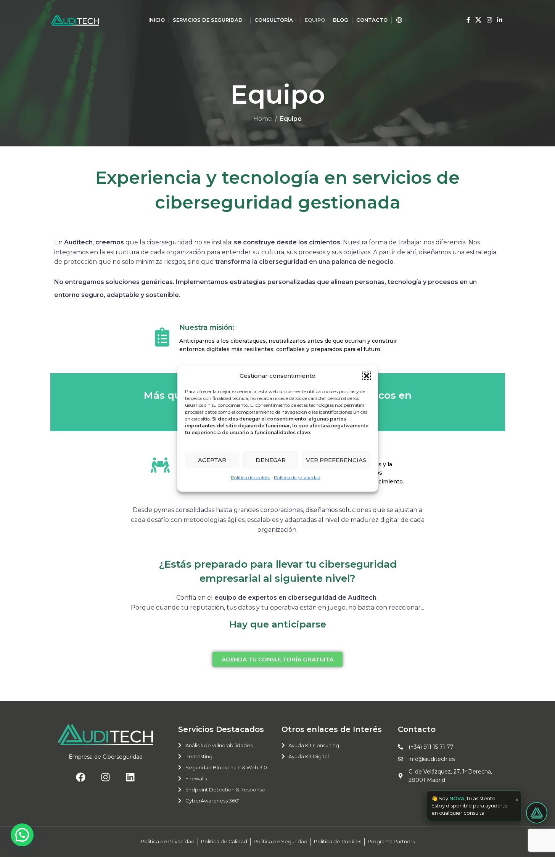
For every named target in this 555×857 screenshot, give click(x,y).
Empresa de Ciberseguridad (106, 756)
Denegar (271, 459)
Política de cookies (250, 477)
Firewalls (196, 778)
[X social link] (478, 20)
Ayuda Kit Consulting (313, 745)
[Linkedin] (130, 777)
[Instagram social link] (489, 20)
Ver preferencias (336, 459)
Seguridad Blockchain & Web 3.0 (226, 767)
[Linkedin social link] (499, 20)
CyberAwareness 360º (212, 801)
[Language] (401, 20)
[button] (366, 376)
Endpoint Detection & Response (225, 789)
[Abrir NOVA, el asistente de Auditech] (536, 812)
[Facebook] (80, 777)
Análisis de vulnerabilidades (219, 745)
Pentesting (198, 756)
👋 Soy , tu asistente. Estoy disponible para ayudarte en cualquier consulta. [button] (474, 805)
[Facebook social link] (468, 20)
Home (262, 118)
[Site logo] (75, 19)
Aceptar (212, 459)
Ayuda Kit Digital (308, 756)
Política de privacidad (297, 477)
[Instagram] (105, 777)
